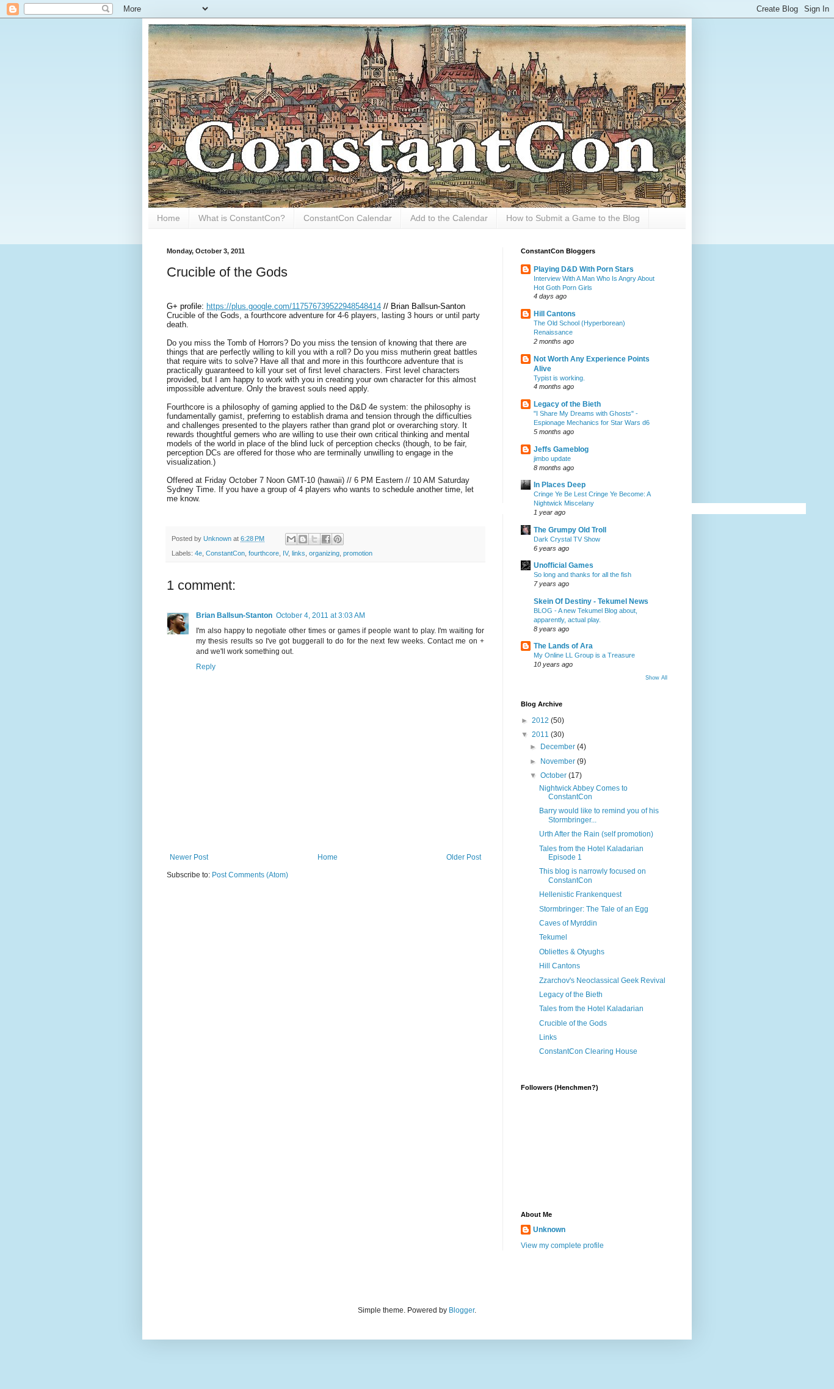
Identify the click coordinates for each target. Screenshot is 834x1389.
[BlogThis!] (303, 539)
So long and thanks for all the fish (582, 574)
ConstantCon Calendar (347, 218)
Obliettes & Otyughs (571, 952)
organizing (324, 553)
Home (168, 218)
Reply (206, 666)
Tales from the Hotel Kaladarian (591, 1008)
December (558, 746)
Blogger (461, 1310)
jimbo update (552, 458)
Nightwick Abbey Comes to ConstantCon (583, 792)
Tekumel (553, 937)
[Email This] (291, 539)
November (558, 761)
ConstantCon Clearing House (588, 1051)
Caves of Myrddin (568, 923)
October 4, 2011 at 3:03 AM (320, 615)
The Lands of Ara (563, 646)
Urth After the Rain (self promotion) (596, 834)
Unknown (549, 1229)
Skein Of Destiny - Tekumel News (591, 601)
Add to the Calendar (449, 218)
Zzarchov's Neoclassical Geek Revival (602, 980)
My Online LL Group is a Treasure (584, 655)
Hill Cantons (555, 314)
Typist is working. (559, 378)
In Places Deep (560, 485)
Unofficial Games (563, 565)
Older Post (463, 857)
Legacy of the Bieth (567, 404)
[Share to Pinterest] (338, 539)
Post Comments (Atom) (250, 875)
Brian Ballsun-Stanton (234, 615)
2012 (541, 720)
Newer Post (189, 857)
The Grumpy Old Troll (570, 530)
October (554, 775)
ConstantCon (225, 553)
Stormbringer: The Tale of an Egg (593, 909)
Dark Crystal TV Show (567, 539)
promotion (357, 553)
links (298, 553)
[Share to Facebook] (326, 539)
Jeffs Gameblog (561, 449)
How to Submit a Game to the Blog (573, 218)
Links (548, 1037)
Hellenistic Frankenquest (580, 894)
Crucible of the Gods (573, 1023)
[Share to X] (314, 539)
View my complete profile (562, 1245)
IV (285, 553)
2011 (541, 734)
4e (198, 553)
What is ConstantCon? (241, 218)
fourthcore (263, 553)
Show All (656, 678)
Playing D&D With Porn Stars (584, 269)
